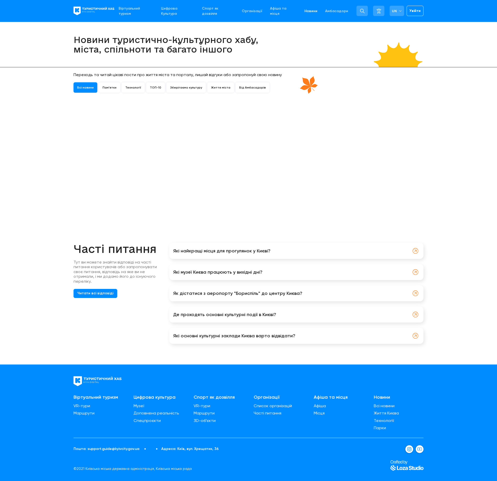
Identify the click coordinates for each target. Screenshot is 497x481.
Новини (310, 11)
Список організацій (273, 406)
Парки (380, 428)
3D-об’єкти (205, 420)
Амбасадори (336, 11)
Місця (319, 413)
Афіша (320, 406)
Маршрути (84, 413)
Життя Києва (386, 413)
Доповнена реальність (156, 413)
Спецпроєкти (147, 420)
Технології (384, 420)
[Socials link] (409, 449)
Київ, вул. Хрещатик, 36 (198, 449)
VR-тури (82, 406)
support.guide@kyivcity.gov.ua (113, 449)
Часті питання (267, 413)
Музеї (139, 406)
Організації (252, 11)
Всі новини (384, 406)
